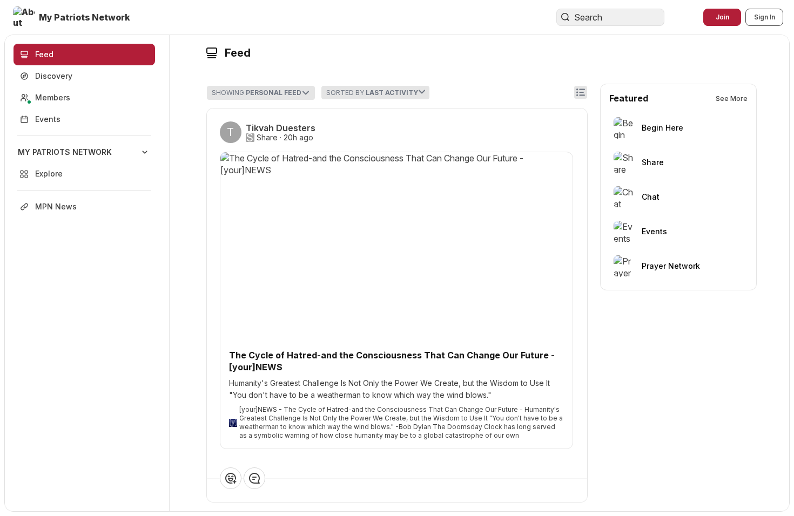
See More (732, 98)
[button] (72, 17)
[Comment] (254, 478)
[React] (230, 478)
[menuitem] (84, 163)
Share (267, 137)
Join (722, 17)
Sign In (764, 17)
